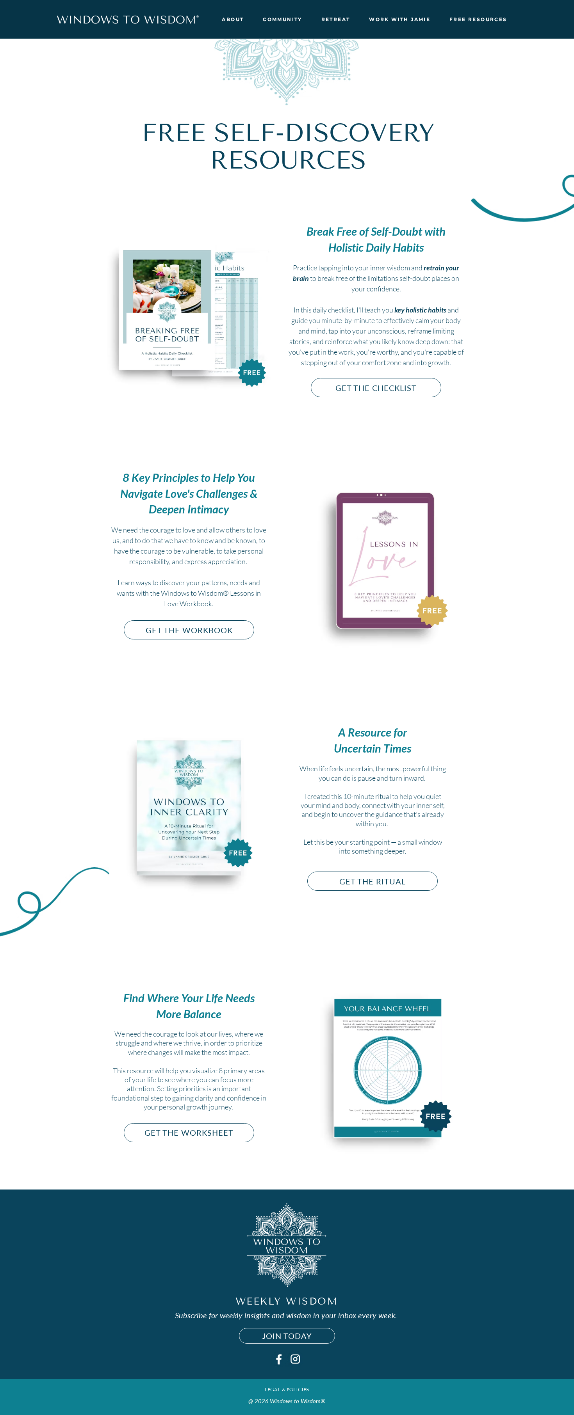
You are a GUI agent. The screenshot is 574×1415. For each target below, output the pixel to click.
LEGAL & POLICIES (287, 1389)
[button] (233, 19)
